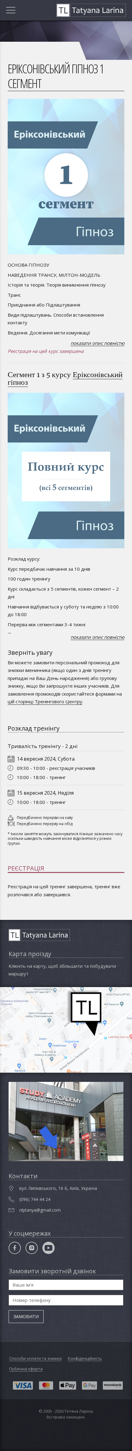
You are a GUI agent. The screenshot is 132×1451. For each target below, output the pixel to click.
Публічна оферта (26, 1369)
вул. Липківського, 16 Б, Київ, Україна (58, 1188)
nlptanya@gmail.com (40, 1210)
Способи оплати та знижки (35, 1358)
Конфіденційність (85, 1358)
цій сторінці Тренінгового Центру (45, 701)
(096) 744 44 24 (34, 1199)
